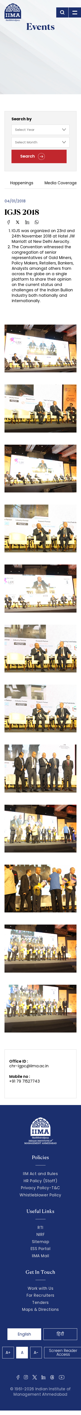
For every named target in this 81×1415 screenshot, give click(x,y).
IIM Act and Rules (40, 1173)
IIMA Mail (40, 1256)
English (24, 1334)
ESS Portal (40, 1248)
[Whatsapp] (37, 222)
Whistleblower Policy (40, 1195)
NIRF (40, 1234)
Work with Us (40, 1288)
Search (28, 156)
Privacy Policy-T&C (40, 1188)
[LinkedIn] (27, 222)
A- (36, 1352)
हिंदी (60, 1334)
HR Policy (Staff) (40, 1181)
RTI (40, 1227)
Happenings (21, 183)
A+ (8, 1352)
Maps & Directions (40, 1309)
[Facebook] (8, 222)
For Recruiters (40, 1295)
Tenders (40, 1302)
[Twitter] (17, 222)
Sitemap (40, 1241)
